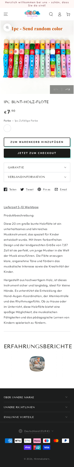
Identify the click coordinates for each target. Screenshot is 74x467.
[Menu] (5, 14)
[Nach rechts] (68, 89)
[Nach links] (56, 89)
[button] (51, 14)
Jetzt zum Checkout (37, 153)
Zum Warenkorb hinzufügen (37, 141)
